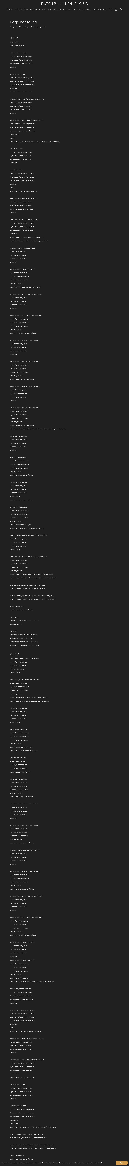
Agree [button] (122, 1163)
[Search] (120, 9)
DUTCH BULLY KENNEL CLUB (64, 3)
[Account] (116, 9)
